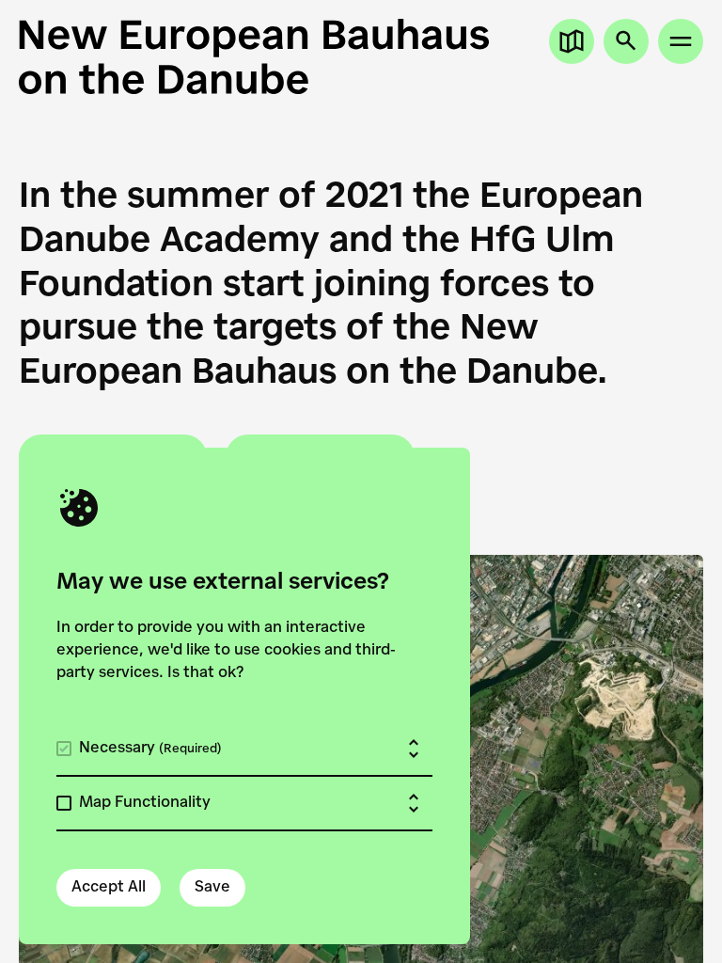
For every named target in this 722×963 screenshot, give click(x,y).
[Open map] (571, 41)
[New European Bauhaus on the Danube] (361, 56)
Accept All (108, 887)
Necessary (150, 748)
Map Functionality (145, 803)
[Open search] (626, 41)
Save (212, 887)
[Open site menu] (680, 41)
